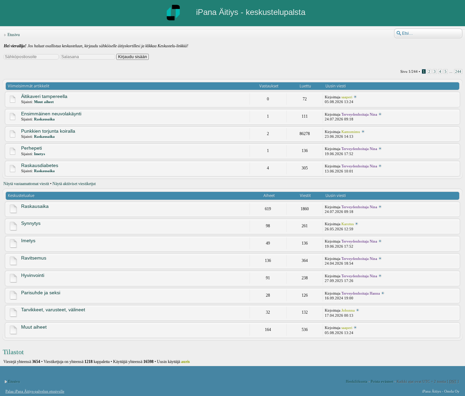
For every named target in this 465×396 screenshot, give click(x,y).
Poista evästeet (382, 381)
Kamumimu (350, 132)
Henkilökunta (356, 381)
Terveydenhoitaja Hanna (360, 293)
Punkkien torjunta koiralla (48, 131)
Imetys (39, 154)
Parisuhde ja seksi (40, 292)
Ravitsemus (33, 258)
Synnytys (31, 223)
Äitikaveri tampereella (44, 96)
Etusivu (13, 34)
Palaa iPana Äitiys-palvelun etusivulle (34, 391)
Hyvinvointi (32, 275)
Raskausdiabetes (39, 165)
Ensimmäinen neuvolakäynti (51, 113)
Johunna (348, 310)
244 (458, 71)
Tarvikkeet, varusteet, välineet (53, 309)
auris (185, 361)
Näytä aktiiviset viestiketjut (74, 183)
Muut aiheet (44, 102)
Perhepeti (31, 148)
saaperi (346, 97)
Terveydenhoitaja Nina (359, 114)
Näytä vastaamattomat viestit (26, 183)
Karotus (347, 224)
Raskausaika (44, 119)
